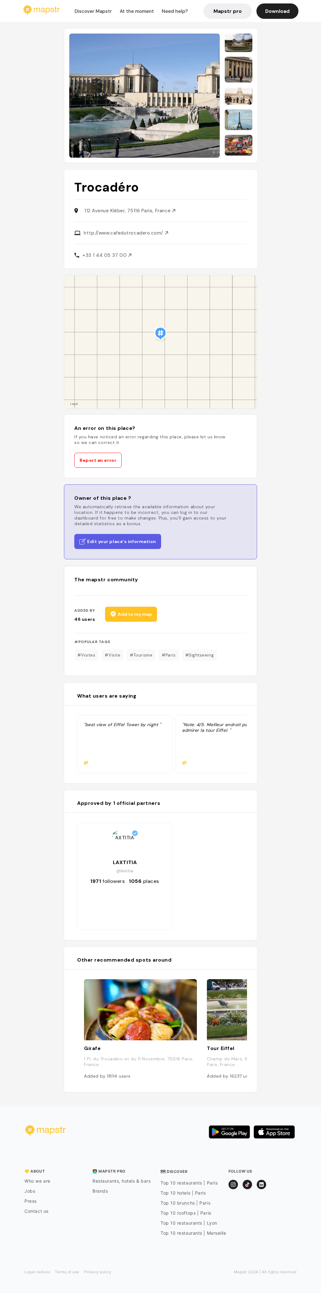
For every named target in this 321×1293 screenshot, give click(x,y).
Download (277, 11)
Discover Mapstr (93, 11)
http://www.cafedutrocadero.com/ (124, 233)
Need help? (175, 11)
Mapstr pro (227, 11)
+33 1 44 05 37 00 (105, 255)
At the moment (137, 11)
